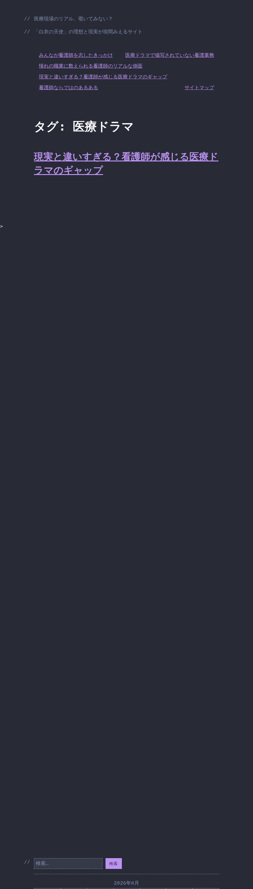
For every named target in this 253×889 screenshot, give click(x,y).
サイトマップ (199, 88)
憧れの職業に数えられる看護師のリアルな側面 (91, 66)
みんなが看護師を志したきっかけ (76, 55)
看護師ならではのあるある (68, 88)
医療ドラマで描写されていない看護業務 (169, 55)
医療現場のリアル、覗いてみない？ (73, 19)
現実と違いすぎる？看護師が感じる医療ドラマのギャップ (103, 77)
